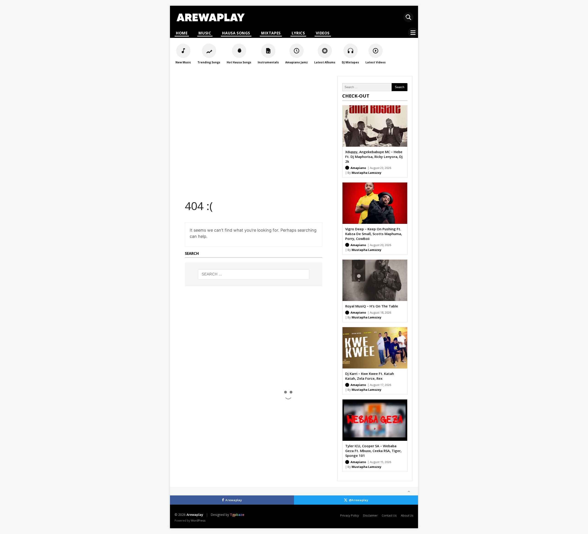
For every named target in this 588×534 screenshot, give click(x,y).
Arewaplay (233, 500)
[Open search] (408, 17)
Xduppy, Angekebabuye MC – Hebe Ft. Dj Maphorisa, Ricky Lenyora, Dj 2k (374, 156)
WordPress (198, 521)
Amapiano (358, 168)
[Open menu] (413, 33)
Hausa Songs (236, 33)
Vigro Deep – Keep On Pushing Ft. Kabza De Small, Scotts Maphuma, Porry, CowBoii (373, 234)
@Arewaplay (358, 500)
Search (399, 87)
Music (204, 33)
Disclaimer (370, 515)
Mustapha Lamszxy (366, 173)
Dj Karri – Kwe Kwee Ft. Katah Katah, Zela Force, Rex (369, 376)
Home (181, 33)
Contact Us (389, 515)
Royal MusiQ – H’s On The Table (371, 306)
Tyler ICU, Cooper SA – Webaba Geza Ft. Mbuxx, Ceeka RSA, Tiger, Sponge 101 (373, 451)
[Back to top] (408, 491)
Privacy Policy (349, 515)
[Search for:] (253, 274)
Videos (323, 33)
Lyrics (298, 33)
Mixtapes (271, 33)
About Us (407, 515)
